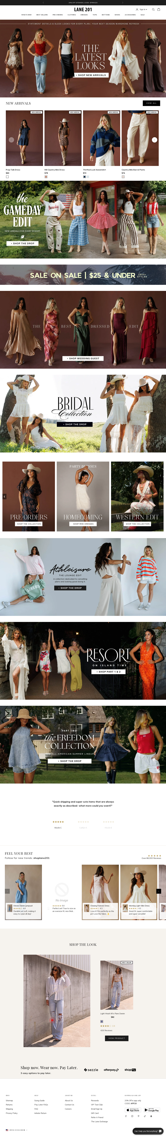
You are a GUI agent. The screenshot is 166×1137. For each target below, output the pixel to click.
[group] (23, 892)
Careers (68, 1109)
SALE (143, 15)
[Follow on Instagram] (132, 1116)
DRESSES (84, 15)
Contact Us (69, 1105)
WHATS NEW (26, 15)
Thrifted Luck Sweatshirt (94, 170)
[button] (158, 891)
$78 (46, 173)
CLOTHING (72, 15)
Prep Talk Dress (13, 170)
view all (151, 103)
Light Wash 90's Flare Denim (112, 1013)
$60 (7, 173)
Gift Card (95, 1113)
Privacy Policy (11, 1113)
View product (117, 1038)
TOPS (95, 15)
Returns (9, 1105)
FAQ (36, 1109)
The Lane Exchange (99, 1121)
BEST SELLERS (42, 15)
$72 (84, 173)
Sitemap (9, 1100)
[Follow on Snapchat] (151, 1116)
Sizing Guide (39, 1100)
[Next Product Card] (154, 140)
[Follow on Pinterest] (138, 1116)
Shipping (9, 1109)
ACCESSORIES (130, 15)
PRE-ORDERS (58, 15)
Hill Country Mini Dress (54, 170)
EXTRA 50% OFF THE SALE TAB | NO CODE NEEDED (83, 3)
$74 (123, 173)
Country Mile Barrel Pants (133, 170)
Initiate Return (40, 1113)
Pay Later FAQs (41, 1105)
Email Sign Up (96, 1109)
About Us (69, 1100)
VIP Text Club (97, 1105)
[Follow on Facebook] (126, 1116)
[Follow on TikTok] (145, 1116)
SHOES (117, 15)
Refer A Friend (97, 1117)
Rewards (95, 1100)
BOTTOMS (106, 15)
